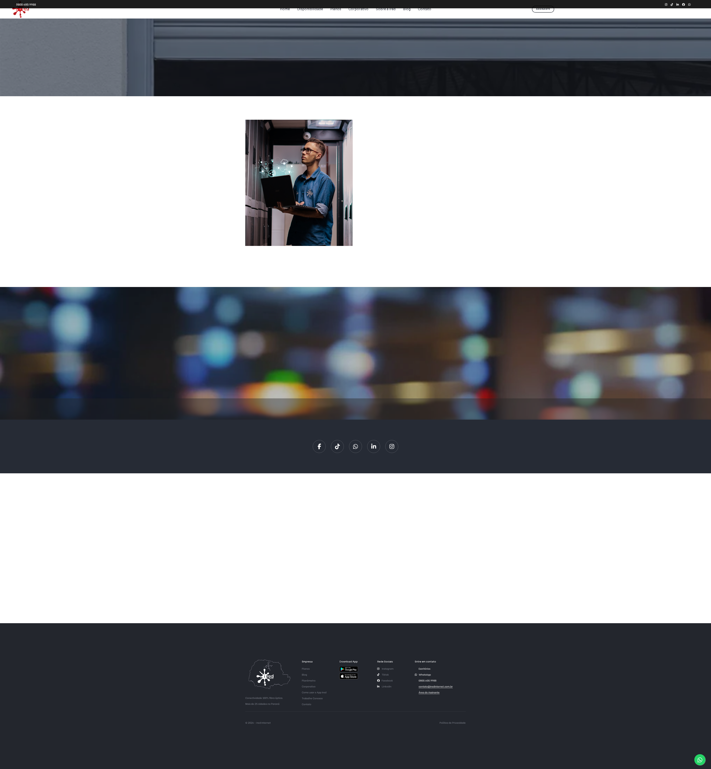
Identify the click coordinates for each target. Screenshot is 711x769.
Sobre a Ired (386, 9)
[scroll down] (355, 82)
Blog (406, 9)
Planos (335, 9)
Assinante (543, 9)
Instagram (387, 668)
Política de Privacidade (453, 722)
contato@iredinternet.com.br (436, 686)
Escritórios (424, 668)
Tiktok (385, 674)
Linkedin (386, 686)
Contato (424, 9)
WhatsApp (425, 674)
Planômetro (309, 680)
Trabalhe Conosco (312, 698)
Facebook (387, 680)
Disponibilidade (310, 9)
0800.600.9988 (26, 4)
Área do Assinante (429, 692)
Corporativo (358, 9)
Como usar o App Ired (314, 692)
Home (285, 9)
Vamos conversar (398, 238)
